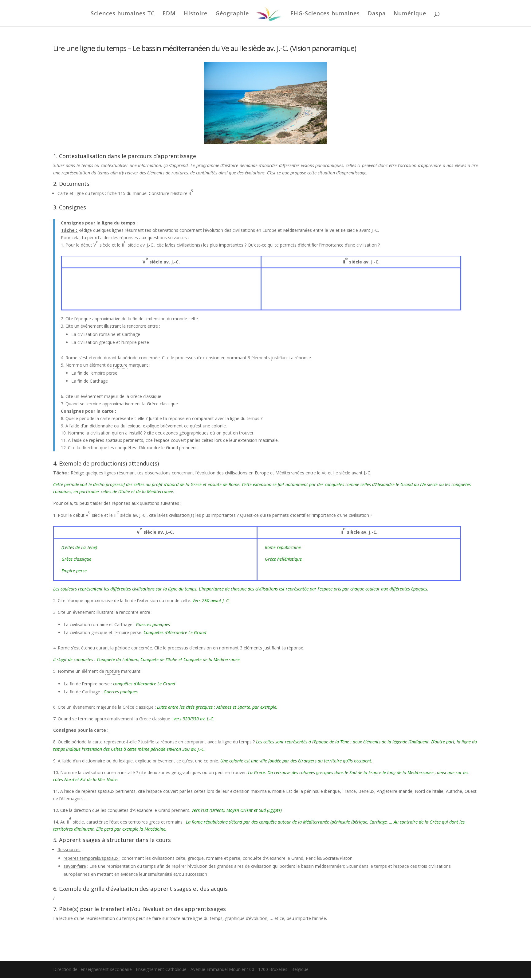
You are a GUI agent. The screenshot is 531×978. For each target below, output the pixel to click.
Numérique (410, 14)
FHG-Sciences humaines (325, 14)
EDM (169, 14)
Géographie (232, 14)
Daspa (377, 14)
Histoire (195, 14)
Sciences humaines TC (123, 14)
